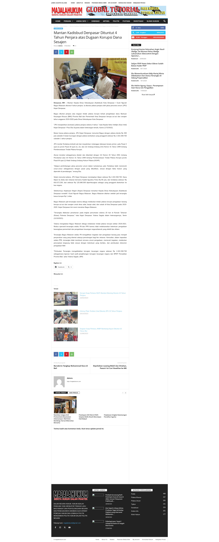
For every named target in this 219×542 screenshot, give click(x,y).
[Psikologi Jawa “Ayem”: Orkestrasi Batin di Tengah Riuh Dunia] (98, 524)
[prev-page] (123, 393)
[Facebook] (56, 52)
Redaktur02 (135, 68)
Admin (60, 46)
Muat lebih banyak (148, 94)
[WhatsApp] (71, 52)
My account (112, 3)
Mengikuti (160, 32)
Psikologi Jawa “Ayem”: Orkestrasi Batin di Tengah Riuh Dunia (115, 523)
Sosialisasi (134, 508)
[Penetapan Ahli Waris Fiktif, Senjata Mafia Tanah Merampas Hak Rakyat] (90, 404)
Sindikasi (95, 21)
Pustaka (126, 21)
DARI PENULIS (73, 393)
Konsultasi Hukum (125, 3)
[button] (164, 21)
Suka (162, 28)
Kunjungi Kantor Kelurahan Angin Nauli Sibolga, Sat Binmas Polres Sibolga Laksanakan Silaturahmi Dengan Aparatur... (147, 52)
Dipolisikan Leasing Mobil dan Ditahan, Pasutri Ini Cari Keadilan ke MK (110, 367)
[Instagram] (60, 528)
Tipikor (133, 504)
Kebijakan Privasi (139, 3)
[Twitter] (61, 52)
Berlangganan (158, 37)
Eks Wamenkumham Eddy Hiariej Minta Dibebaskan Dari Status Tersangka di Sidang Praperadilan (147, 75)
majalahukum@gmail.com (72, 523)
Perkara (67, 21)
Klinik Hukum (153, 21)
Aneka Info (81, 21)
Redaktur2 (134, 58)
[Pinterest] (66, 52)
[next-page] (125, 393)
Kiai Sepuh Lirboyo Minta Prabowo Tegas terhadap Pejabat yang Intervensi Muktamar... (114, 511)
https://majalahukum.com (74, 381)
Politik (116, 21)
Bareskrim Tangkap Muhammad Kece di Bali (71, 367)
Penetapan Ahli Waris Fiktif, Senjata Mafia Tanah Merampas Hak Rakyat (90, 417)
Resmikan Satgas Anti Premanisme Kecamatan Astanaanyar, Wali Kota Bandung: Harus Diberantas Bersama (64, 419)
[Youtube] (70, 528)
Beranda (56, 26)
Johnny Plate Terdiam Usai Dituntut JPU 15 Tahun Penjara (101, 311)
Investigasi (138, 21)
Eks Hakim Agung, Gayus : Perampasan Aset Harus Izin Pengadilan (147, 86)
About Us (80, 3)
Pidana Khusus (136, 497)
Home (73, 3)
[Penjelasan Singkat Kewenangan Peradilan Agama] (115, 404)
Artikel (106, 21)
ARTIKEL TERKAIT (61, 393)
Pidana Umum (136, 501)
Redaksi (87, 3)
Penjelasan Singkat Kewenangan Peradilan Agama (115, 416)
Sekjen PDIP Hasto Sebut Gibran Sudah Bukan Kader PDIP (147, 64)
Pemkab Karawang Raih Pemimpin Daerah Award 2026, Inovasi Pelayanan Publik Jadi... (115, 498)
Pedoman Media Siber (99, 3)
